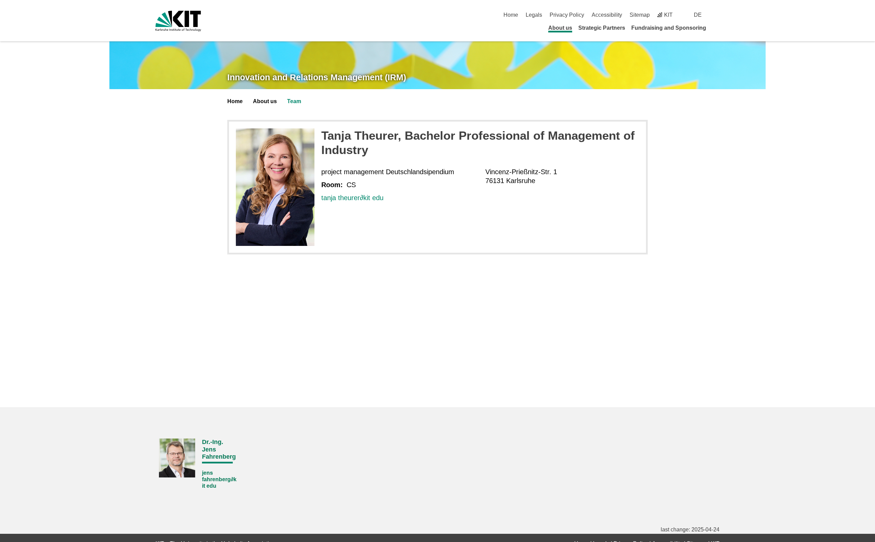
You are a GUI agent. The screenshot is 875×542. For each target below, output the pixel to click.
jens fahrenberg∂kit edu (219, 479)
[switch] (716, 15)
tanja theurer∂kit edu (352, 197)
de (698, 15)
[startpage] (717, 27)
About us (560, 28)
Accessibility (607, 15)
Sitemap (640, 15)
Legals (534, 15)
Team (294, 101)
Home (510, 15)
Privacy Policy (567, 15)
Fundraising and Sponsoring (668, 28)
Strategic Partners (601, 28)
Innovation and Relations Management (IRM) (316, 77)
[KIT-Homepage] (178, 21)
